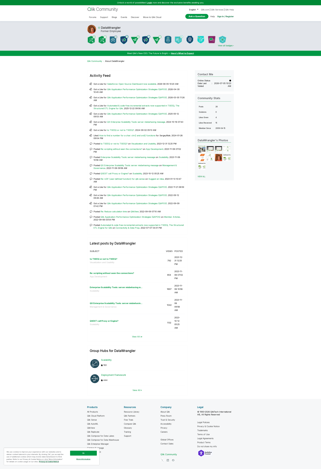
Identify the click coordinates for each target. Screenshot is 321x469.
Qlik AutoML (92, 424)
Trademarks (202, 430)
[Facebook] (173, 460)
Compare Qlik (130, 424)
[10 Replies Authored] (135, 39)
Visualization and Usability (143, 143)
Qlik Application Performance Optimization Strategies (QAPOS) (137, 89)
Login (149, 2)
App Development (154, 149)
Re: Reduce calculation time (114, 211)
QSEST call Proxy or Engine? (115, 173)
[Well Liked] (168, 39)
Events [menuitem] (124, 17)
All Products (92, 412)
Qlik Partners (129, 416)
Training (127, 432)
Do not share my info (207, 446)
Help (212, 16)
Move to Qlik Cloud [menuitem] (152, 17)
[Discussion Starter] (211, 39)
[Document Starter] (200, 39)
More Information (83, 459)
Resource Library (131, 412)
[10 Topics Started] (124, 39)
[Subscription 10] (91, 39)
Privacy (163, 428)
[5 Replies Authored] (157, 39)
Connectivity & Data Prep (128, 228)
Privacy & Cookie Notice (208, 426)
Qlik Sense (92, 420)
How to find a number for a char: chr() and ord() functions (127, 135)
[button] (201, 149)
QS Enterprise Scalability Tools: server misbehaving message (136, 122)
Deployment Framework (113, 375)
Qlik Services (217, 9)
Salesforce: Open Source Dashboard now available (131, 84)
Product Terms (204, 442)
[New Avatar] (178, 39)
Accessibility (166, 424)
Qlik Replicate (93, 432)
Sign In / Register (225, 16)
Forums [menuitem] (92, 17)
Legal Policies (203, 422)
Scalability (163, 157)
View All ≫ (137, 336)
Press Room (166, 416)
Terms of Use (203, 434)
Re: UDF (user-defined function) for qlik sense (123, 179)
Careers (164, 432)
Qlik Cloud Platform (96, 416)
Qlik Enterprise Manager (98, 444)
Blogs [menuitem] (114, 17)
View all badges (225, 45)
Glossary (128, 428)
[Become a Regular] (222, 39)
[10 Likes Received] (113, 39)
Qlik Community (94, 61)
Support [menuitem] (104, 17)
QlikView (135, 211)
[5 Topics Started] (146, 39)
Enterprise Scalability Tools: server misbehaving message (128, 157)
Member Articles (172, 217)
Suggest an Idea (156, 179)
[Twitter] (162, 460)
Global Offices (167, 439)
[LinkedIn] (168, 460)
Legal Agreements (205, 438)
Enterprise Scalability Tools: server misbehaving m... (116, 287)
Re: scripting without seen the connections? (121, 149)
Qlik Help (229, 9)
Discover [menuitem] (135, 17)
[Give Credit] (189, 39)
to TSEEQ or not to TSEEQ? (120, 130)
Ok (83, 453)
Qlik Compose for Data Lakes (100, 436)
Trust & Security (167, 420)
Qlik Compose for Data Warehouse (103, 440)
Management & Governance (103, 307)
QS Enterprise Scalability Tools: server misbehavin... (116, 303)
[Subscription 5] (102, 39)
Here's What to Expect (182, 53)
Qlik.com (205, 9)
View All (136, 390)
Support (127, 436)
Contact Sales (166, 443)
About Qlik (165, 412)
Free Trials (128, 420)
